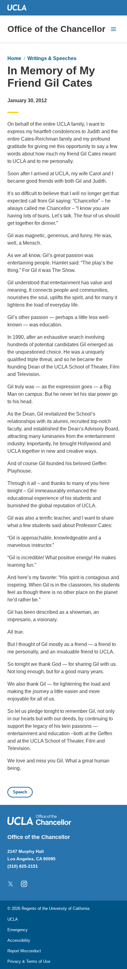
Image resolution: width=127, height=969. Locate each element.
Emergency (17, 930)
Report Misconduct (24, 951)
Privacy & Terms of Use (28, 961)
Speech (20, 792)
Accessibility (18, 940)
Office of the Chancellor (56, 29)
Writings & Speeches (51, 58)
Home (14, 58)
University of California (69, 908)
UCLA (12, 919)
